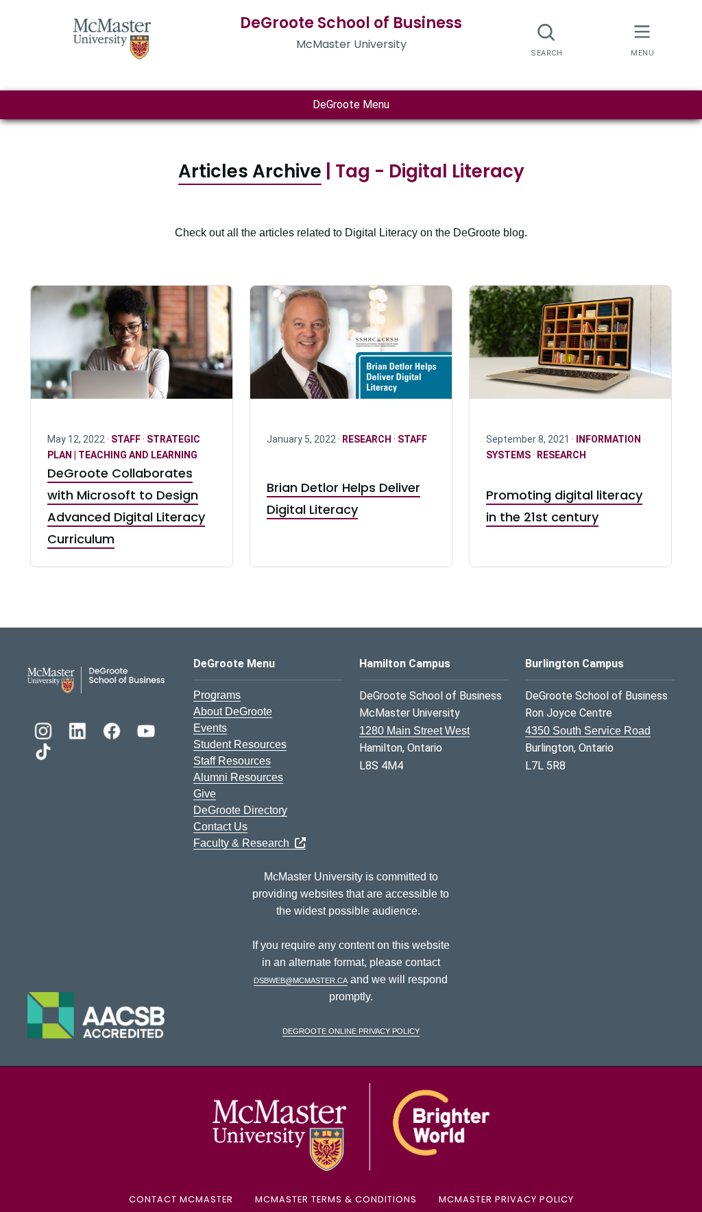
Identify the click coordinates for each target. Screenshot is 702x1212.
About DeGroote (232, 711)
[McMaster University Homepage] (112, 37)
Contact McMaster (181, 1199)
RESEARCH (368, 439)
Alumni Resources (238, 777)
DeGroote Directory (240, 810)
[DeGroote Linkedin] (79, 729)
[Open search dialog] (546, 39)
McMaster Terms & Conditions (336, 1199)
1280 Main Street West (414, 731)
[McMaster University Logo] (351, 1126)
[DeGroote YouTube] (146, 729)
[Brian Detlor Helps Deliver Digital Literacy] (351, 350)
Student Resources (240, 744)
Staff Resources (232, 761)
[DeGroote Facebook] (113, 729)
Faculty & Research (244, 843)
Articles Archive (250, 171)
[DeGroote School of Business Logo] (96, 678)
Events (210, 728)
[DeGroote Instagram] (44, 729)
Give (204, 794)
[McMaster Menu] (642, 38)
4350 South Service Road (588, 731)
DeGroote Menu (351, 104)
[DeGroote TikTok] (43, 749)
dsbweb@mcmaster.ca (301, 979)
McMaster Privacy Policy (506, 1199)
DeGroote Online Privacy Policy (351, 1030)
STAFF (127, 439)
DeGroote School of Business (351, 23)
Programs (217, 695)
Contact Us (220, 826)
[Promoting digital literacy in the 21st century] (570, 350)
